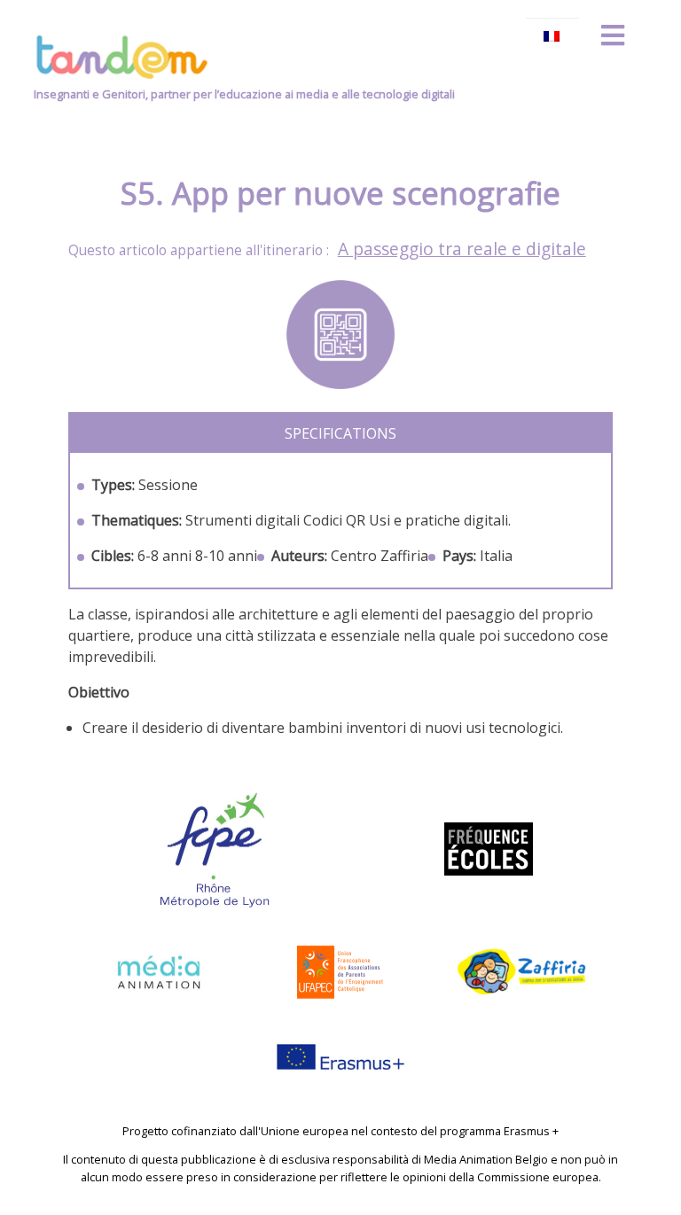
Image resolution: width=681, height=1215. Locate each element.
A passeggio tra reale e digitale (462, 249)
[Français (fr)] (552, 36)
